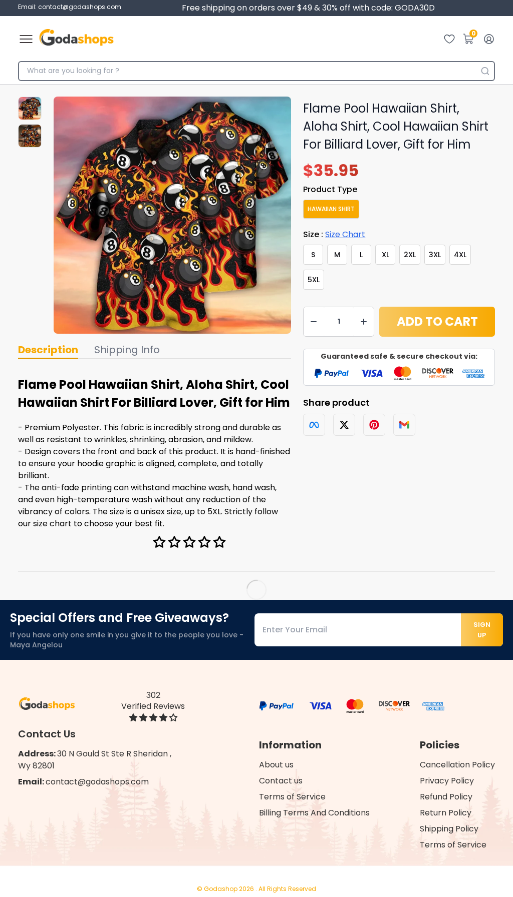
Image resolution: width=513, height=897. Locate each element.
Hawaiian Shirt (331, 209)
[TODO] (314, 425)
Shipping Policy (449, 828)
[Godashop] (76, 39)
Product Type (330, 189)
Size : (334, 234)
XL (385, 255)
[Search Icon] (485, 71)
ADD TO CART (437, 321)
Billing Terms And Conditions (314, 812)
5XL (314, 280)
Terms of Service (292, 796)
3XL (435, 255)
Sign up (481, 630)
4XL (460, 255)
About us (276, 764)
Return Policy (445, 812)
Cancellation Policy (457, 764)
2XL (410, 255)
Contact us (281, 780)
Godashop (221, 888)
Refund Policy (446, 796)
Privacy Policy (447, 780)
